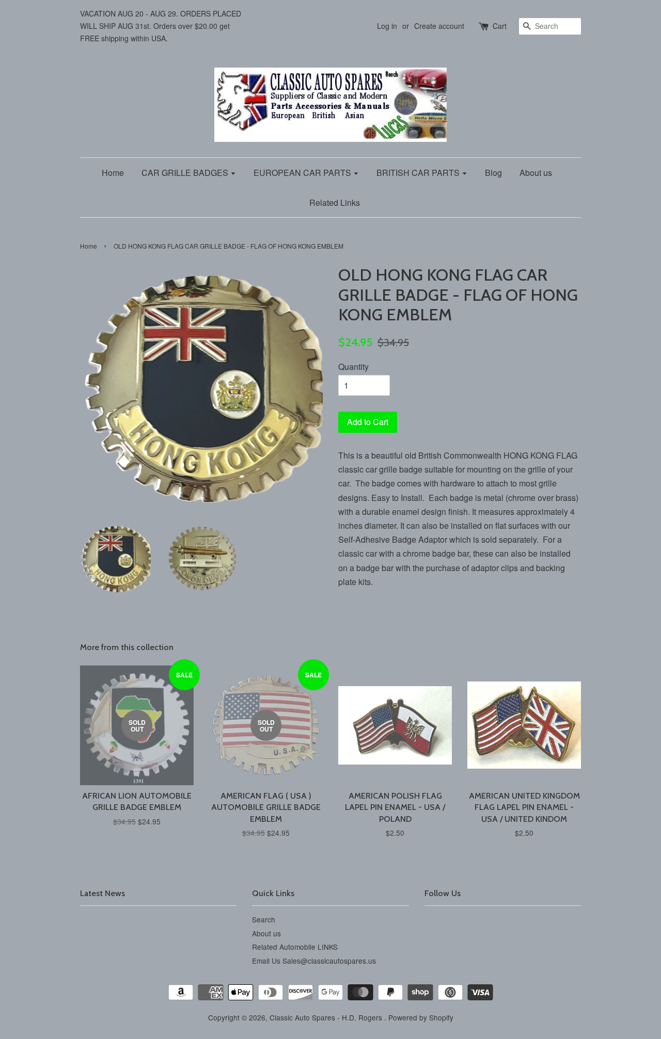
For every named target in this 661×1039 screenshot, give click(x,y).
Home (113, 172)
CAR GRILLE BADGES (185, 172)
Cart (500, 26)
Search (263, 919)
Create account (439, 26)
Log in (387, 26)
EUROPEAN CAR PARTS (303, 172)
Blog (493, 172)
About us (536, 172)
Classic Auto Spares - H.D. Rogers (327, 1017)
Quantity (353, 366)
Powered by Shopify (420, 1017)
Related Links (334, 202)
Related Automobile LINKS (295, 946)
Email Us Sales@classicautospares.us (314, 960)
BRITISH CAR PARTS (419, 172)
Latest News (102, 893)
